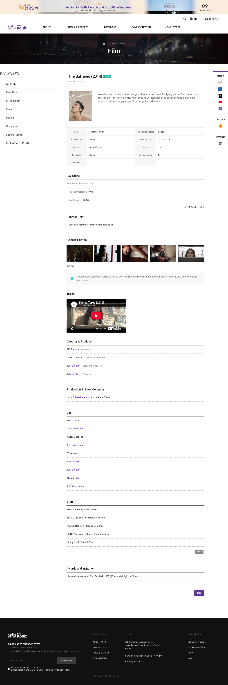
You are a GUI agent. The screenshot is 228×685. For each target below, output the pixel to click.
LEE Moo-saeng (75, 486)
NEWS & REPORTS (78, 27)
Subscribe (66, 660)
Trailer (107, 76)
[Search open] (185, 19)
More (199, 551)
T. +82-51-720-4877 (134, 656)
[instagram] (220, 82)
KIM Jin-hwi (74, 365)
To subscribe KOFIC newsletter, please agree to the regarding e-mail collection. (40, 669)
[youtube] (220, 102)
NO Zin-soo (73, 349)
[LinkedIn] (220, 89)
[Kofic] (12, 27)
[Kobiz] (22, 27)
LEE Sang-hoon (75, 445)
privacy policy (36, 670)
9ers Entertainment (77, 397)
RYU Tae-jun (73, 420)
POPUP (211, 19)
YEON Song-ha (75, 428)
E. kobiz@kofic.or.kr (134, 661)
